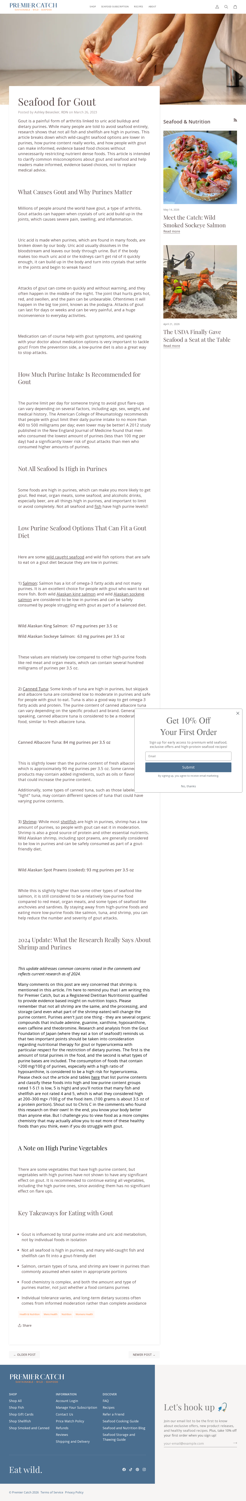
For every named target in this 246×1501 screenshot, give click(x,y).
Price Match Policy (70, 1421)
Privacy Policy (74, 1492)
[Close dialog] (238, 713)
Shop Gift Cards (21, 1414)
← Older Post (24, 1355)
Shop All (15, 1401)
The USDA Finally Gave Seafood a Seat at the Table (197, 335)
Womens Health (84, 1314)
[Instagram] (144, 1469)
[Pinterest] (137, 1469)
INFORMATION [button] (66, 1394)
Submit (188, 767)
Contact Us (64, 1414)
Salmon (30, 583)
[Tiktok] (130, 1469)
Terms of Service (52, 1492)
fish (98, 506)
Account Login (67, 1401)
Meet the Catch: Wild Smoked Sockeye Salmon (194, 221)
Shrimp (29, 821)
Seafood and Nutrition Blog (124, 1428)
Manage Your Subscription (76, 1407)
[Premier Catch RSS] (235, 120)
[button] (92, 6)
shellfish (68, 821)
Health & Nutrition (30, 1314)
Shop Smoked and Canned (29, 1428)
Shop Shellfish (20, 1421)
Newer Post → (144, 1355)
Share (27, 1325)
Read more (171, 231)
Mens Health (50, 1314)
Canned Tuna (35, 688)
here (95, 1077)
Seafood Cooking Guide (121, 1421)
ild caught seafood (66, 556)
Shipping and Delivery (73, 1441)
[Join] (234, 1443)
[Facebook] (124, 1469)
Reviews (62, 1434)
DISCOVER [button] (110, 1394)
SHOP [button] (13, 1394)
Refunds (62, 1428)
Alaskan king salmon (76, 594)
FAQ (106, 1401)
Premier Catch (22, 1492)
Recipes (109, 1407)
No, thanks (188, 786)
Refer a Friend (113, 1414)
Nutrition (66, 1314)
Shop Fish (16, 1407)
